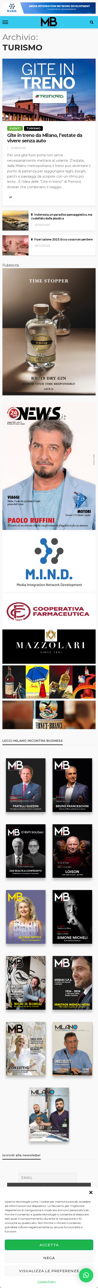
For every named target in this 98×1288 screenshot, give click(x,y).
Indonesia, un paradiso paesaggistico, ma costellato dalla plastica (61, 216)
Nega (49, 1258)
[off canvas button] (5, 22)
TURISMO (33, 128)
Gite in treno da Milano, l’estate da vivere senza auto (44, 138)
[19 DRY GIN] (49, 331)
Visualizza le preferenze (49, 1271)
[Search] (92, 22)
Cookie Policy (47, 1281)
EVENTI (15, 128)
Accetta (49, 1245)
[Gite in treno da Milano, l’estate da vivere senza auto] (49, 90)
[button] (90, 1192)
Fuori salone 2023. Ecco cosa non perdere (63, 239)
